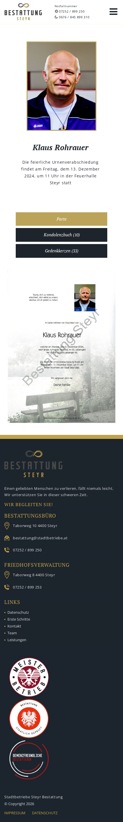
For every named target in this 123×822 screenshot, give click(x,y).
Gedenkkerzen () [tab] (61, 250)
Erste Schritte (18, 619)
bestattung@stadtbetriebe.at (40, 537)
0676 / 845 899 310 (74, 17)
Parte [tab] (62, 219)
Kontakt (14, 626)
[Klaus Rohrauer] (61, 87)
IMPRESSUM (14, 812)
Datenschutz (18, 612)
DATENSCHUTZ (44, 812)
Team (12, 632)
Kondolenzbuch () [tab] (62, 234)
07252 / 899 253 (27, 587)
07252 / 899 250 (72, 11)
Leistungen (16, 639)
